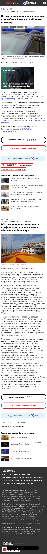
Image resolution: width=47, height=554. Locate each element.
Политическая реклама (30, 478)
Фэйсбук (27, 129)
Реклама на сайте (21, 475)
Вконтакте (6, 129)
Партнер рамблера (20, 543)
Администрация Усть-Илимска (13, 264)
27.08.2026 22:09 (7, 219)
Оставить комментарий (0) (23, 148)
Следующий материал (22, 548)
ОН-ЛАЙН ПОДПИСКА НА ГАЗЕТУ (28, 481)
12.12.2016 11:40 (6, 9)
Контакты (6, 475)
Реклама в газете (10, 478)
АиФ (23, 59)
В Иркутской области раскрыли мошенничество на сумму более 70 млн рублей (27, 457)
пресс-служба (7, 99)
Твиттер (22, 127)
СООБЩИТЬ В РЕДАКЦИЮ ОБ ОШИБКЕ (18, 484)
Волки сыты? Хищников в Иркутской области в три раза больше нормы (26, 186)
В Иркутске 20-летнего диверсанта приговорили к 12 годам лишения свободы (27, 450)
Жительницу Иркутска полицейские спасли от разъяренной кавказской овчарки (26, 200)
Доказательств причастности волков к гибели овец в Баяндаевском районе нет (26, 193)
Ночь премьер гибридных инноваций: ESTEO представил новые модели (25, 443)
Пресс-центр (7, 481)
